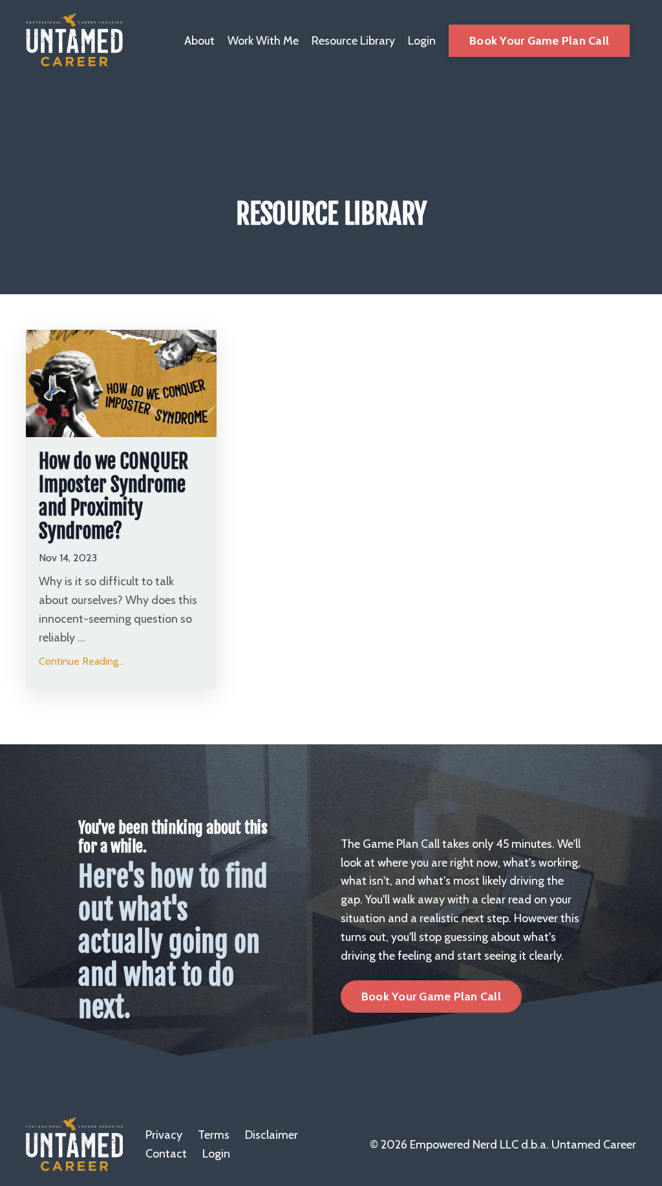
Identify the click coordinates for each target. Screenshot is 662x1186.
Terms (214, 1135)
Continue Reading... (81, 661)
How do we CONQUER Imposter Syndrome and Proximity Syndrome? (113, 496)
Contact (166, 1154)
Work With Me (263, 41)
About (199, 41)
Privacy (163, 1135)
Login (422, 41)
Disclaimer (271, 1135)
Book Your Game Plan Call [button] (539, 41)
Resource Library (353, 41)
